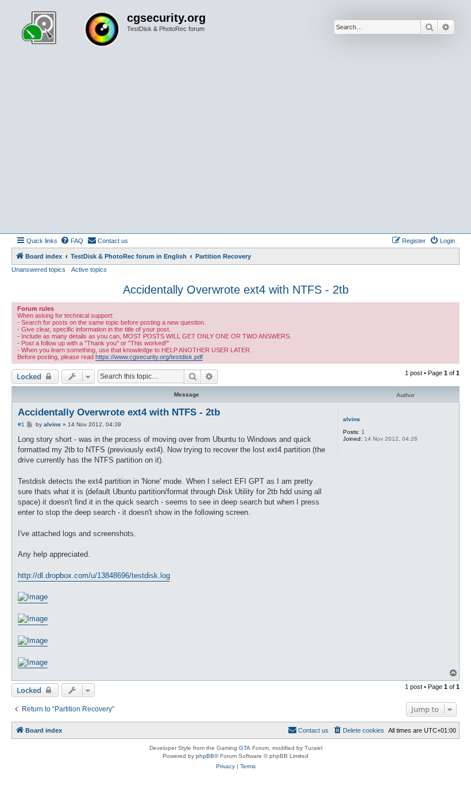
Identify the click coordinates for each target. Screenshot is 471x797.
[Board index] (70, 30)
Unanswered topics (38, 269)
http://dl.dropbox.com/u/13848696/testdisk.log (94, 575)
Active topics (89, 269)
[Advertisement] (235, 147)
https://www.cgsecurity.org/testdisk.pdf (149, 356)
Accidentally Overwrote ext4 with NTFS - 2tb (236, 289)
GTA (244, 748)
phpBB (205, 756)
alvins (351, 419)
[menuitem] (71, 241)
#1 (21, 424)
